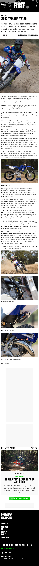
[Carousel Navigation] (34, 447)
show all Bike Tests (19, 498)
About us (5, 524)
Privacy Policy (4, 533)
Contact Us (4, 528)
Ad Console (5, 363)
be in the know (6, 549)
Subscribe (5, 538)
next (36, 447)
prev (32, 447)
